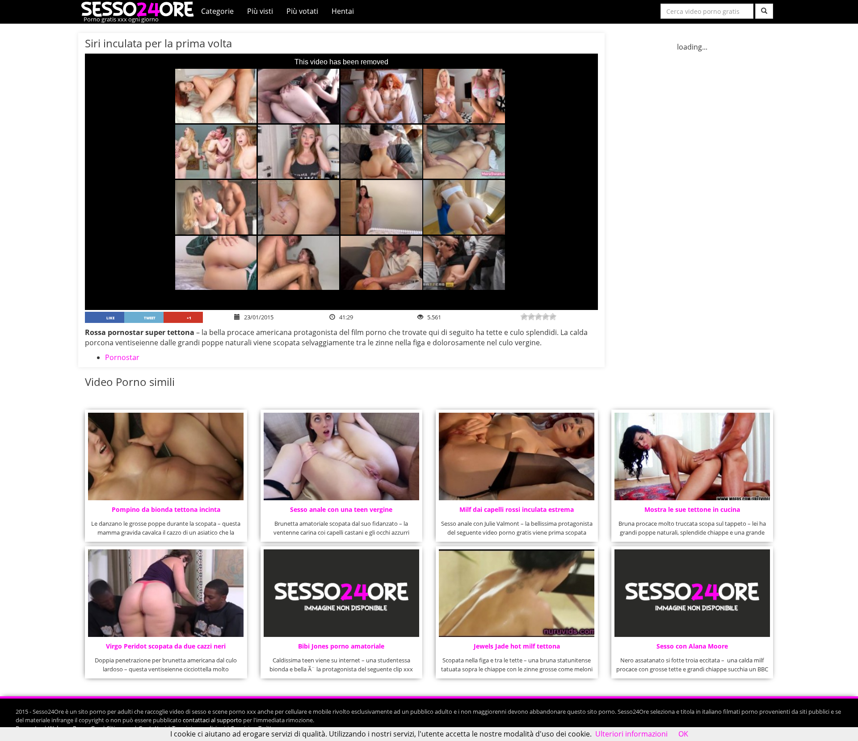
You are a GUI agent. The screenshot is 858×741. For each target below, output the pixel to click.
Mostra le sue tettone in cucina (692, 509)
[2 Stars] (531, 316)
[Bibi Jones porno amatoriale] (341, 593)
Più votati (302, 11)
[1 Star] (524, 316)
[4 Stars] (545, 316)
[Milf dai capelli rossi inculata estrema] (516, 456)
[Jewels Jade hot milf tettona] (516, 593)
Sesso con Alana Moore (692, 646)
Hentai (343, 11)
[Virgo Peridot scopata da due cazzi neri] (166, 593)
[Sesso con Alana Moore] (692, 593)
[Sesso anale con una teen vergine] (341, 456)
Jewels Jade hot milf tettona (517, 646)
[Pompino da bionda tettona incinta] (166, 456)
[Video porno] (139, 8)
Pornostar (122, 357)
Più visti (260, 11)
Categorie (217, 11)
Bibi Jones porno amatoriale (341, 646)
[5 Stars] (552, 316)
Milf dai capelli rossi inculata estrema (516, 509)
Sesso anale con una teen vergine (341, 509)
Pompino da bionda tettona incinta (166, 509)
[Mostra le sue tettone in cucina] (692, 456)
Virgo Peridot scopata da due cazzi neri (166, 646)
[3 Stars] (538, 316)
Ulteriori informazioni (631, 734)
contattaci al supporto (212, 720)
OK (683, 734)
